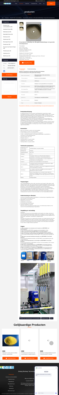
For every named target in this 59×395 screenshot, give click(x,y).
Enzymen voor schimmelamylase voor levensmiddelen (30, 318)
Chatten (51, 3)
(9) (7, 50)
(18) (9, 47)
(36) (6, 44)
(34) (8, 34)
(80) (7, 29)
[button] (8, 343)
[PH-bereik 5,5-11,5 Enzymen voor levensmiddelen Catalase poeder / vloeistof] (10, 340)
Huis (2, 17)
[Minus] (56, 368)
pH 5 (52, 318)
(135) (7, 26)
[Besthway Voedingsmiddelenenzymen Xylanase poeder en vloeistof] (29, 340)
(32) (6, 39)
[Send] (56, 393)
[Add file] (36, 393)
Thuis (16, 3)
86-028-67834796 (52, 0)
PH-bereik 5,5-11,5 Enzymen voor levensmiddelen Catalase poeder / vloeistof (9, 353)
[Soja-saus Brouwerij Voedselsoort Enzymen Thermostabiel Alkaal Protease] (48, 340)
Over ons (27, 3)
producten (7, 17)
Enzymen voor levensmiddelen (16, 17)
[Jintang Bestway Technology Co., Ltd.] (7, 3)
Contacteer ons (34, 3)
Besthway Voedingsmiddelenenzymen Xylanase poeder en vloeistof (29, 353)
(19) (8, 41)
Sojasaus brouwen (45, 318)
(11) (6, 53)
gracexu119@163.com (41, 0)
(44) (6, 55)
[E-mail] (4, 71)
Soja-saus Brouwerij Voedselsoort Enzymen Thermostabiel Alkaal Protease (47, 353)
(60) (7, 31)
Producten (21, 3)
